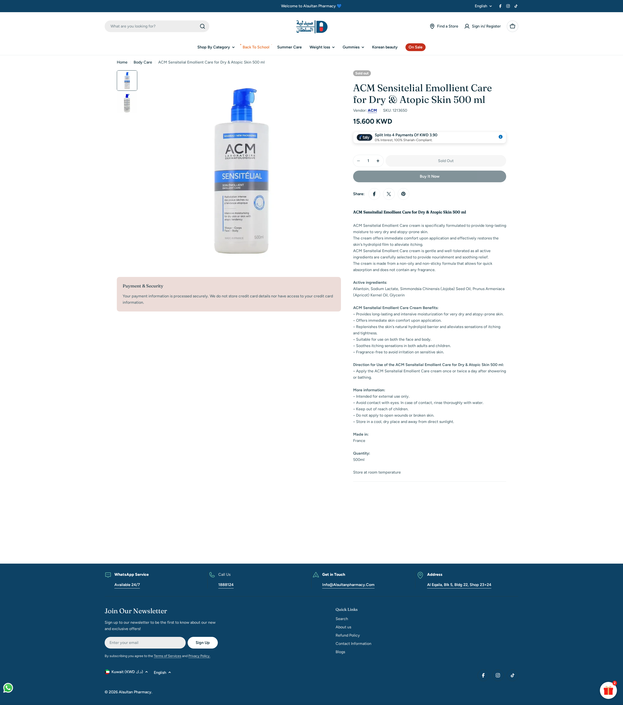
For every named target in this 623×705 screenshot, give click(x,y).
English (481, 6)
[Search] (202, 26)
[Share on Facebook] (374, 194)
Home (122, 62)
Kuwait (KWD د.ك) (127, 671)
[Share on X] (389, 194)
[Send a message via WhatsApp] (8, 688)
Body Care (143, 62)
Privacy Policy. (199, 656)
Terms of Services (167, 656)
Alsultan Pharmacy (135, 692)
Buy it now (430, 176)
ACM (372, 110)
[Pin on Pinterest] (403, 194)
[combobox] (157, 26)
